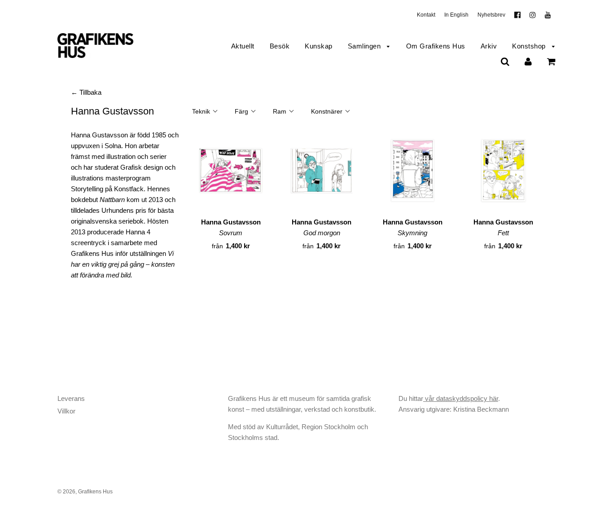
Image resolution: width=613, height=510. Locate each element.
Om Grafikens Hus (435, 46)
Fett (503, 233)
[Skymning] (412, 172)
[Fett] (504, 172)
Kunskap (319, 46)
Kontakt (426, 15)
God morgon (321, 233)
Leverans (71, 398)
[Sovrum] (231, 172)
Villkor (66, 411)
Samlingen (365, 46)
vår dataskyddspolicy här (460, 398)
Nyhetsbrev (491, 15)
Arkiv (489, 46)
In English (456, 15)
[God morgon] (322, 172)
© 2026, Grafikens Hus (85, 491)
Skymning (412, 233)
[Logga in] (528, 61)
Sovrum (230, 233)
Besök (280, 46)
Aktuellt (242, 46)
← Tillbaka (86, 92)
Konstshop (529, 46)
